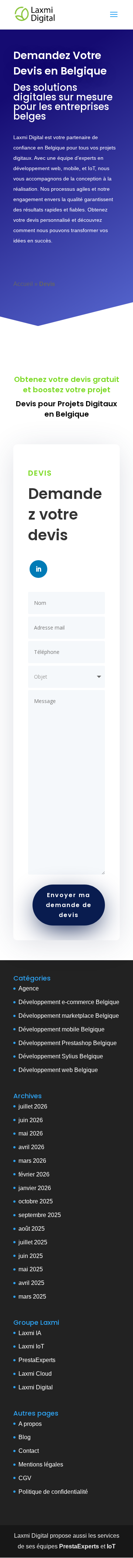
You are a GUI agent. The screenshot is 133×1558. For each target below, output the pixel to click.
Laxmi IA (29, 1333)
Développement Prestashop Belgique (67, 1043)
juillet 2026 (32, 1106)
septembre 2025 (39, 1215)
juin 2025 (30, 1256)
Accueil (23, 284)
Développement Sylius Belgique (60, 1056)
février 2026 (34, 1174)
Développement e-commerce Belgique (68, 1002)
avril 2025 (31, 1283)
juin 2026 (30, 1120)
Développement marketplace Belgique (68, 1016)
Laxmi (26, 1346)
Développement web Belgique (58, 1070)
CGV (24, 1478)
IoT (39, 1346)
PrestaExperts (36, 1360)
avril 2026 (31, 1147)
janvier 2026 (34, 1188)
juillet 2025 (32, 1242)
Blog (24, 1437)
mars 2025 (32, 1296)
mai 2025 (30, 1269)
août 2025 (31, 1229)
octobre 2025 (35, 1201)
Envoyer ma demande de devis (69, 905)
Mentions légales (40, 1464)
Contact (28, 1451)
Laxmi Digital (35, 1387)
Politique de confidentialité (53, 1492)
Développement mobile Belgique (61, 1029)
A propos (30, 1424)
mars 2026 (32, 1161)
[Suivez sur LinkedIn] (38, 569)
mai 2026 (30, 1133)
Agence (28, 988)
